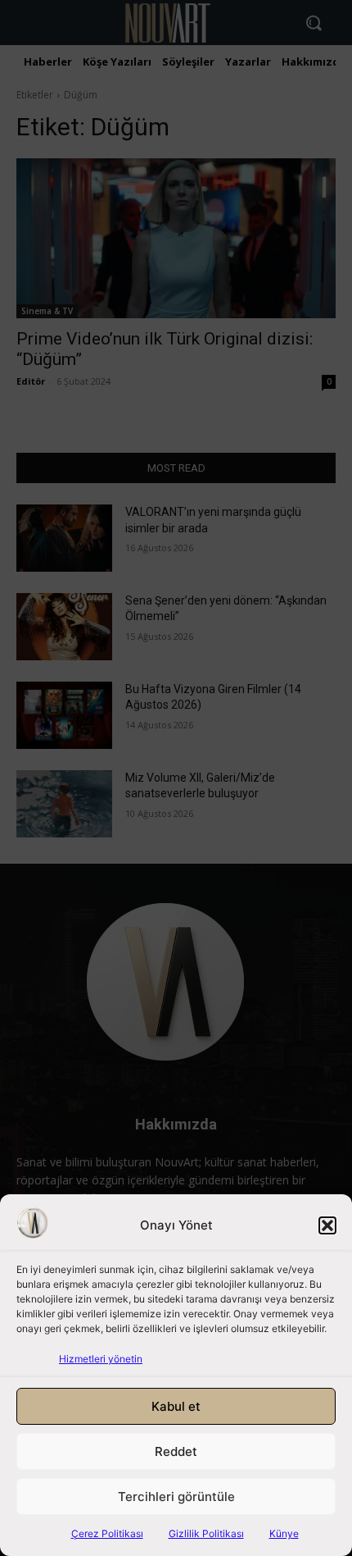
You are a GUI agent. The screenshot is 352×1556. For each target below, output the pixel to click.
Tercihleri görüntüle (176, 1496)
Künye (284, 1533)
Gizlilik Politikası (206, 1533)
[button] (327, 1225)
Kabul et (176, 1406)
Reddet (176, 1451)
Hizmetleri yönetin (100, 1359)
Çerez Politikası (107, 1533)
